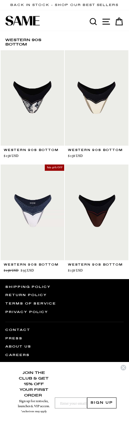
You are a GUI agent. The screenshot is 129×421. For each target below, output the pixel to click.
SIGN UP (101, 403)
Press (14, 338)
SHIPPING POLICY (28, 287)
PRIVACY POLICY (26, 312)
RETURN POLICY (26, 295)
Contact (17, 330)
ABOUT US (18, 346)
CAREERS (17, 355)
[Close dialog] (123, 367)
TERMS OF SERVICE (30, 303)
